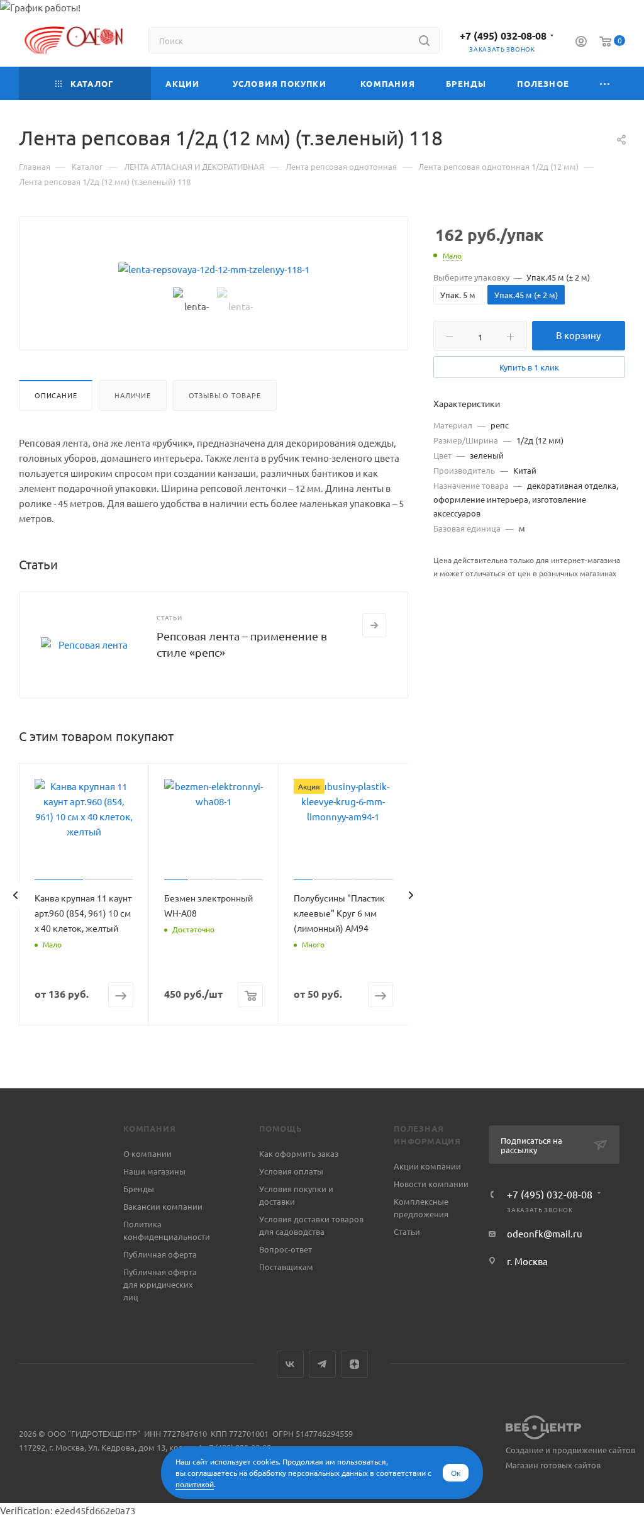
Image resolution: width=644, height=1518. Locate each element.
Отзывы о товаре (225, 395)
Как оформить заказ (298, 1153)
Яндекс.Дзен (354, 1364)
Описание (56, 395)
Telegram (322, 1364)
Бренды (138, 1188)
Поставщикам (286, 1266)
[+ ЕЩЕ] (605, 83)
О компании (147, 1153)
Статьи (407, 1231)
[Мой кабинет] (581, 42)
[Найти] (424, 40)
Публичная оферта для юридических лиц (160, 1284)
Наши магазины (154, 1171)
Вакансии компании (163, 1206)
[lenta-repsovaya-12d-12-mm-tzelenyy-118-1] (213, 269)
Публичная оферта (160, 1254)
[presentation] (15, 895)
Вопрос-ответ (285, 1249)
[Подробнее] (374, 625)
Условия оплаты (291, 1171)
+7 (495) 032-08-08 (503, 35)
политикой (194, 1484)
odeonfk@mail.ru (544, 1233)
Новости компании (431, 1183)
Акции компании (427, 1166)
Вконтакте (290, 1364)
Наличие (132, 395)
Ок (455, 1473)
